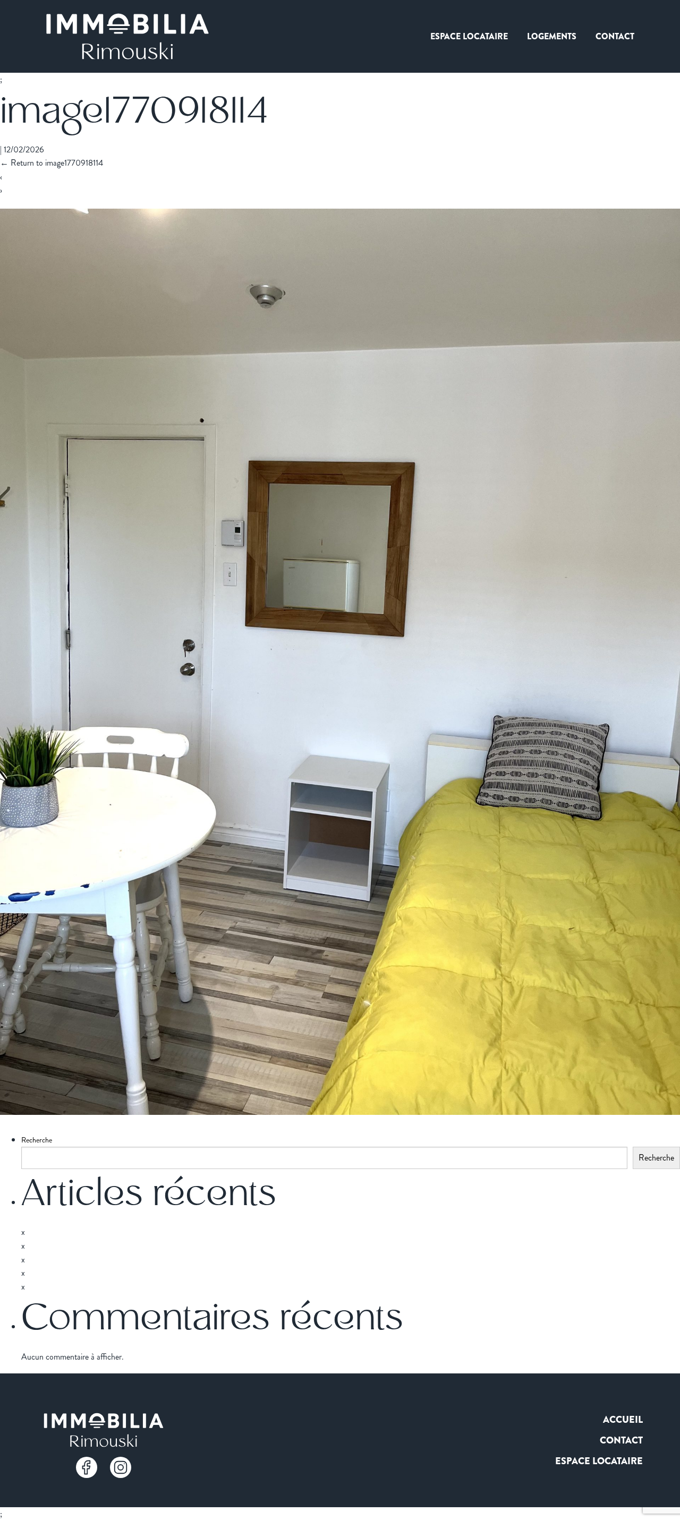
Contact (615, 36)
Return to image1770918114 (51, 163)
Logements (551, 36)
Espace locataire (469, 36)
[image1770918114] (340, 1111)
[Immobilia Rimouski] (127, 36)
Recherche (36, 1140)
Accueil (623, 1420)
